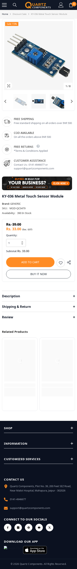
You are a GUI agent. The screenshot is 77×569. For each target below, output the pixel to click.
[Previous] (5, 101)
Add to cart (30, 262)
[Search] (14, 5)
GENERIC (15, 203)
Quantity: (11, 235)
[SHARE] (68, 262)
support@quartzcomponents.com (30, 508)
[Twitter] (49, 527)
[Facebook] (7, 527)
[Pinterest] (28, 527)
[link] (19, 385)
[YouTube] (39, 527)
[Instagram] (18, 527)
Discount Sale (19, 13)
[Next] (72, 101)
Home (5, 13)
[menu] (4, 5)
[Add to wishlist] (60, 263)
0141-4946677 (18, 499)
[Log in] (61, 5)
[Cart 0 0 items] (71, 5)
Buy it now (38, 274)
